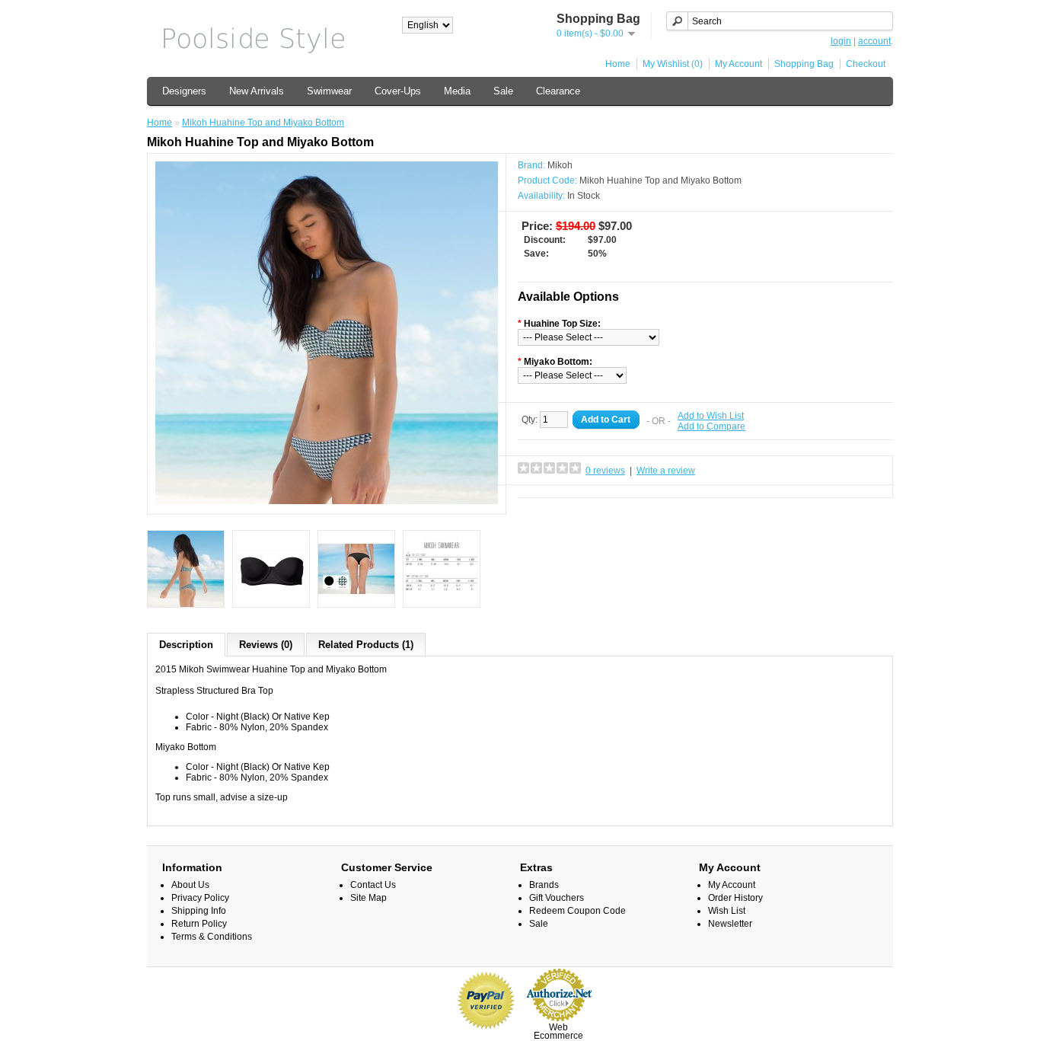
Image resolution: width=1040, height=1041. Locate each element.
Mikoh (560, 165)
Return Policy (199, 923)
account (874, 41)
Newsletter (730, 923)
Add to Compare (711, 426)
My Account (738, 64)
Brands (544, 885)
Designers (184, 91)
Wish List (726, 910)
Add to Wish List (711, 415)
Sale (503, 91)
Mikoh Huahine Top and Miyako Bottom (263, 122)
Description (186, 644)
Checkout (865, 64)
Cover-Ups (398, 91)
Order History (735, 898)
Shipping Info (198, 910)
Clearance (558, 91)
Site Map (368, 898)
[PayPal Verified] (486, 1032)
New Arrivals (256, 91)
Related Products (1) (365, 644)
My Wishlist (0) (673, 64)
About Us (190, 885)
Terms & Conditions (211, 936)
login (841, 41)
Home (617, 64)
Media (457, 91)
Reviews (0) (265, 644)
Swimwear (329, 91)
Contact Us (373, 885)
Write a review (665, 470)
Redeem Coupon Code (577, 910)
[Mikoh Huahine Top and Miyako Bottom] (326, 501)
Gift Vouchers (556, 898)
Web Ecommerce (558, 1031)
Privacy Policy (200, 898)
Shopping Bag (804, 64)
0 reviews (605, 470)
